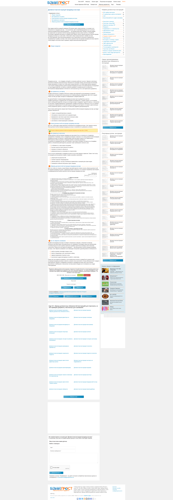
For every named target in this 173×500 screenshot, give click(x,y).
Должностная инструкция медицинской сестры (85, 381)
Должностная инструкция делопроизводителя (116, 103)
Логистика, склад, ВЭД (108, 23)
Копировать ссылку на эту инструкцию (73, 278)
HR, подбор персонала (109, 12)
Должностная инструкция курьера (82, 310)
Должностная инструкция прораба (82, 367)
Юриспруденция (107, 54)
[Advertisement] (73, 64)
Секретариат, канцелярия (109, 41)
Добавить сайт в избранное (73, 296)
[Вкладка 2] (106, 315)
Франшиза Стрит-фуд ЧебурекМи (115, 269)
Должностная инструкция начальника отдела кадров (116, 204)
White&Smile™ (113, 276)
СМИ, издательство (108, 43)
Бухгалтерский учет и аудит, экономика (113, 17)
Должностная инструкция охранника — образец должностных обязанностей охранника (116, 254)
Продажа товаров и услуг (109, 36)
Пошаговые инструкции (106, 1)
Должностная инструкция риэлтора (83, 374)
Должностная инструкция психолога (83, 346)
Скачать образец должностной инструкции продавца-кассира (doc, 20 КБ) (69, 130)
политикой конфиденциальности (66, 477)
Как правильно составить (57, 16)
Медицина (105, 27)
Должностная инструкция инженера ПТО (116, 66)
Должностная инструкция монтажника (83, 324)
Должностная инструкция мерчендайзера (84, 389)
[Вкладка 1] (102, 315)
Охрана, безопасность (108, 34)
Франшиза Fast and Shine (116, 300)
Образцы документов (104, 4)
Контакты (115, 486)
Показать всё (113, 260)
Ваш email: (73, 280)
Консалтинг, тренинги (108, 21)
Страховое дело (107, 45)
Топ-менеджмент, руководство (110, 47)
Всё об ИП (81, 1)
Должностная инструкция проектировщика (60, 367)
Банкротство (94, 4)
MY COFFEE (113, 294)
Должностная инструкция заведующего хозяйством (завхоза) (116, 116)
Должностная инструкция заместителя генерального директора (116, 91)
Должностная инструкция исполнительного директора (116, 223)
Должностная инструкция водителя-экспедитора (116, 109)
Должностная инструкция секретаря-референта (116, 161)
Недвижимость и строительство (111, 28)
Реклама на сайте (116, 488)
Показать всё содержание (73, 24)
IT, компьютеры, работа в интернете (112, 14)
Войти (123, 1)
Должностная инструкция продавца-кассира (116, 235)
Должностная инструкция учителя (82, 331)
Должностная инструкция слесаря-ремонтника (116, 198)
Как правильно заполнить (58, 20)
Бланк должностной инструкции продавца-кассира (64, 18)
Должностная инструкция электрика (83, 317)
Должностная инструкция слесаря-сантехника (85, 338)
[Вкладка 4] (110, 315)
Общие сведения (55, 15)
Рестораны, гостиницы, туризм (111, 39)
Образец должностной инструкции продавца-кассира (64, 21)
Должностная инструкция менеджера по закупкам (116, 84)
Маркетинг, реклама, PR (109, 25)
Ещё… (113, 4)
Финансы (87, 1)
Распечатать (89, 296)
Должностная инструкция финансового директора (116, 247)
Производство (106, 37)
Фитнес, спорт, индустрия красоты (111, 52)
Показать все (113, 127)
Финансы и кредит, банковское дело (112, 50)
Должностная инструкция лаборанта (58, 389)
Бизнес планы (117, 1)
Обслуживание (107, 32)
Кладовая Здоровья (115, 288)
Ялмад (111, 306)
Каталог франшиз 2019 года (82, 4)
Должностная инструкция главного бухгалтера (116, 121)
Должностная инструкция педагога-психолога (85, 353)
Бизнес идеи (95, 1)
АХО (104, 16)
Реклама (118, 4)
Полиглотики (113, 282)
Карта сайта (52, 497)
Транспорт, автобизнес (109, 48)
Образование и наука (108, 30)
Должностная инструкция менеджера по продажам (116, 72)
